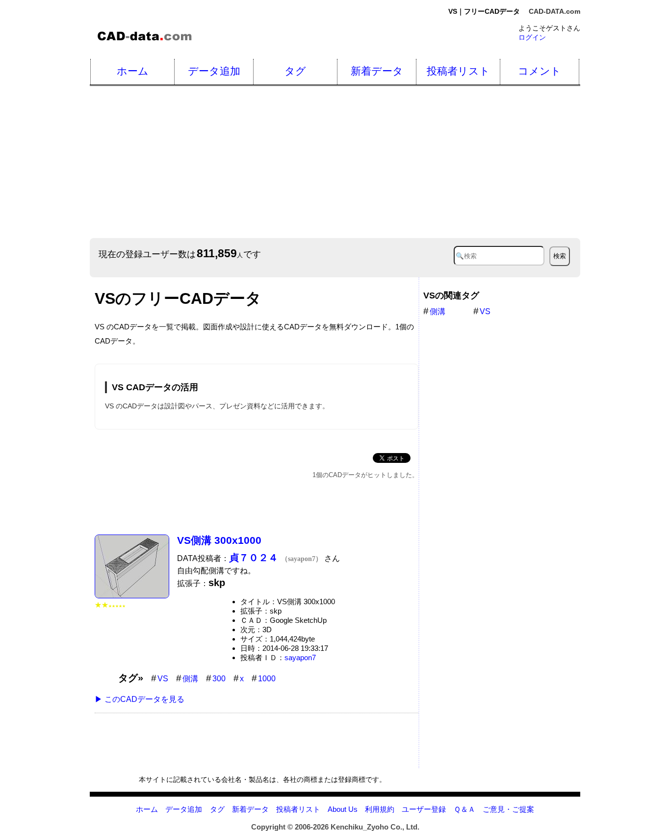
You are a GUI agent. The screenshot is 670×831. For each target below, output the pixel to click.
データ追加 (214, 71)
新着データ (377, 71)
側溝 (190, 678)
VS (162, 678)
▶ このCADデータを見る (139, 699)
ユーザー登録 (424, 809)
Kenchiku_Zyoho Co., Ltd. (375, 827)
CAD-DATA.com (554, 11)
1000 (267, 678)
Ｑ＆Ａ (464, 809)
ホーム (133, 71)
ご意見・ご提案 (508, 809)
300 (219, 678)
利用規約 (379, 809)
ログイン (532, 37)
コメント (539, 71)
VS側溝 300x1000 (219, 540)
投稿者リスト (458, 71)
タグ (295, 71)
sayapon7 (300, 657)
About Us (343, 809)
